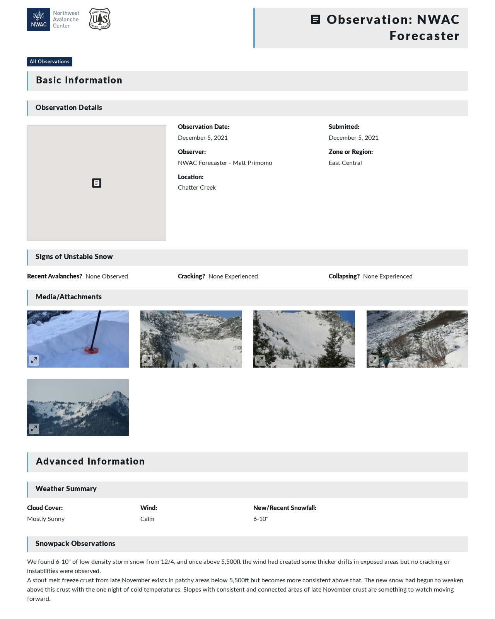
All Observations (50, 61)
